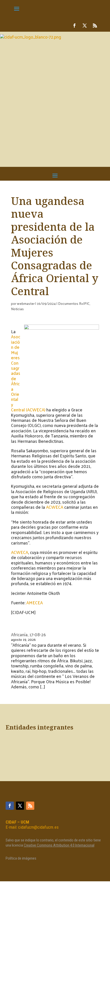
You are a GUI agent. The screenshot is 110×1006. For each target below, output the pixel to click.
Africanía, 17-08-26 (28, 634)
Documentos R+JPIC (74, 303)
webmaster (26, 303)
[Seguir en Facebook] (74, 25)
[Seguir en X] (85, 25)
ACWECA (54, 507)
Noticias (17, 309)
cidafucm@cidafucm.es (38, 827)
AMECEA (34, 602)
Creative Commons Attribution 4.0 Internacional (59, 845)
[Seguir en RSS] (95, 25)
